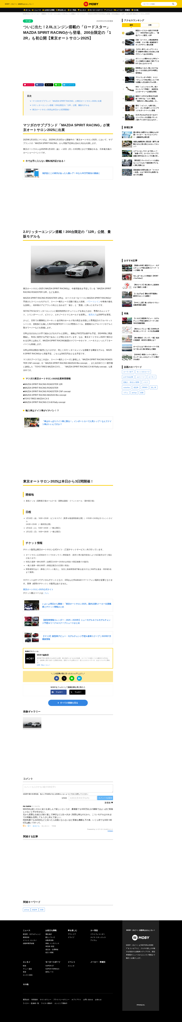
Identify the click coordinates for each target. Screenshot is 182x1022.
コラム (125, 393)
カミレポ (71, 966)
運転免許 (48, 934)
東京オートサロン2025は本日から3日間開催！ (51, 110)
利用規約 (110, 831)
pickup (26, 910)
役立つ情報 (49, 952)
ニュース (37, 10)
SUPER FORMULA (52, 969)
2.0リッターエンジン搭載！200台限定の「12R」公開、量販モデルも (60, 105)
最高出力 (92, 314)
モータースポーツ (96, 10)
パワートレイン (93, 301)
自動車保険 (49, 940)
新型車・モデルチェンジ (32, 934)
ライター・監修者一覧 (31, 1003)
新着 (41, 910)
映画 (24, 966)
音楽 (24, 972)
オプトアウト (76, 999)
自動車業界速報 (28, 943)
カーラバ (151, 377)
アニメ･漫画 (27, 969)
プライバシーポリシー (61, 999)
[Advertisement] (68, 62)
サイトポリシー (45, 999)
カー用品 (73, 10)
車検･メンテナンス (52, 943)
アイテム (93, 940)
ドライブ (71, 937)
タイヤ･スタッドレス (98, 937)
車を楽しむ (62, 10)
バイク (145, 382)
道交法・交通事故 (51, 949)
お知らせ (98, 999)
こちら (46, 593)
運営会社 (26, 999)
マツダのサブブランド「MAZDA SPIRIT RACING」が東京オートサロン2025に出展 (67, 101)
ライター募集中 (46, 1003)
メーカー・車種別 (123, 10)
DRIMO (144, 387)
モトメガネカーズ (143, 372)
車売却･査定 (49, 946)
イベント (109, 10)
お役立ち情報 (49, 10)
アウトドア (72, 934)
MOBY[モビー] (27, 14)
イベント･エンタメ (30, 940)
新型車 (34, 910)
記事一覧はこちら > (43, 665)
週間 (131, 25)
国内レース (49, 972)
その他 (135, 10)
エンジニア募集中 (60, 1003)
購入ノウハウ (50, 937)
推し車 (153, 387)
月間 (149, 25)
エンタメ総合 (28, 975)
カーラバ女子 (128, 372)
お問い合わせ (88, 999)
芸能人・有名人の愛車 (131, 382)
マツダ (50, 14)
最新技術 (26, 937)
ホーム (28, 10)
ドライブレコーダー (97, 934)
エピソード (141, 377)
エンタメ (83, 10)
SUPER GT (49, 966)
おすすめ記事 (128, 377)
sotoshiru (126, 387)
